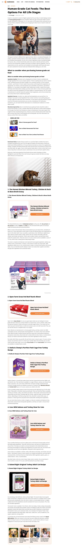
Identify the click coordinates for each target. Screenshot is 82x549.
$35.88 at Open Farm (39, 313)
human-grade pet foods (15, 19)
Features (47, 2)
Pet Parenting (40, 2)
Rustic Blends (17, 321)
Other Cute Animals (30, 2)
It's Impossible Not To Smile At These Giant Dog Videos (45, 540)
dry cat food (45, 224)
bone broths (41, 342)
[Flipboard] (70, 1)
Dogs (18, 2)
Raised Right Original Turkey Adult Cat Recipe (38, 480)
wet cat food (10, 225)
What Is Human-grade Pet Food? (28, 122)
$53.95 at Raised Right (39, 485)
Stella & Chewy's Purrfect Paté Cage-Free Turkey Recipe (39, 365)
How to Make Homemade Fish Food (28, 128)
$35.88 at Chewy (39, 429)
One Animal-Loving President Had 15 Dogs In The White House (34, 540)
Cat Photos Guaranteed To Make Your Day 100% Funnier (24, 540)
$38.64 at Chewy (39, 214)
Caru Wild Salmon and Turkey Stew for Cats (37, 424)
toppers (21, 225)
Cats (22, 2)
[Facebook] (66, 1)
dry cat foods (30, 342)
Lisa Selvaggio (11, 15)
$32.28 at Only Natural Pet (39, 370)
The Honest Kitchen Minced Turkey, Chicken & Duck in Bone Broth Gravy (39, 208)
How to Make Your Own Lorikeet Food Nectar (31, 134)
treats (26, 225)
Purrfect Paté (13, 387)
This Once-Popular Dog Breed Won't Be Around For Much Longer (13, 540)
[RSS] (71, 1)
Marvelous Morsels (45, 385)
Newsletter (77, 1)
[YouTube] (68, 1)
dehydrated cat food (28, 224)
